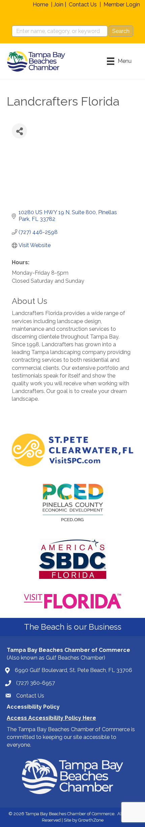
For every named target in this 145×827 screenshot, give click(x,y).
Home (40, 4)
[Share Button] (19, 131)
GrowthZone (91, 820)
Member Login (122, 4)
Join (58, 4)
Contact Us (83, 4)
